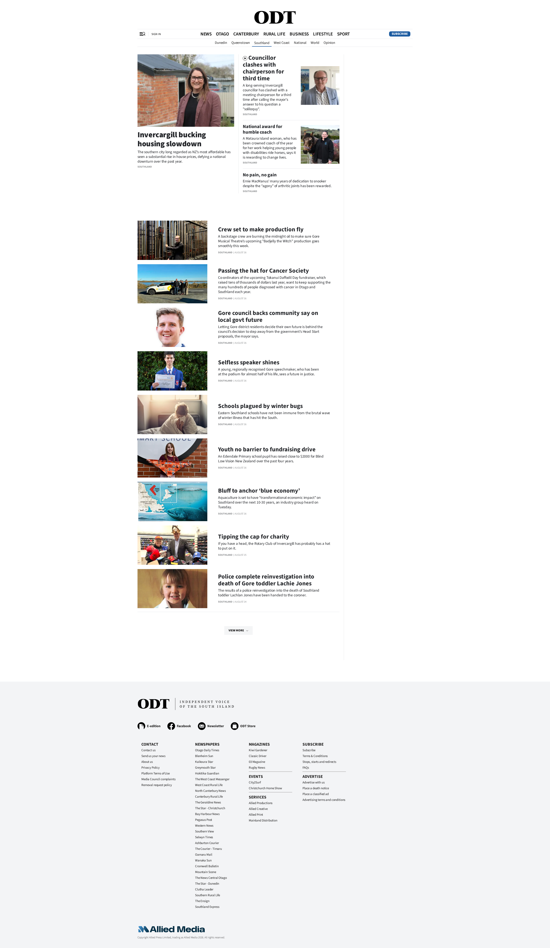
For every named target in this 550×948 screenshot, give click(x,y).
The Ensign (202, 901)
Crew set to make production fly (261, 229)
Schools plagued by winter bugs (260, 406)
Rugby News (257, 767)
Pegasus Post (203, 820)
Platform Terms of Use (155, 773)
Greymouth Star (205, 767)
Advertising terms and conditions (323, 800)
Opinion (329, 42)
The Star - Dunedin (207, 883)
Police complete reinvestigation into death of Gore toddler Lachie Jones (266, 580)
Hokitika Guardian (207, 773)
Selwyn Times (204, 837)
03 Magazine (257, 762)
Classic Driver (257, 756)
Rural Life (274, 34)
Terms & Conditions (315, 756)
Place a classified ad (315, 794)
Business (299, 34)
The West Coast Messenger (212, 779)
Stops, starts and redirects (319, 762)
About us (147, 762)
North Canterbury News (210, 791)
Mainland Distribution (263, 820)
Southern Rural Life (207, 895)
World (315, 42)
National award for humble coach (262, 129)
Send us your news (153, 756)
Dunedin (221, 42)
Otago (222, 34)
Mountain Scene (205, 872)
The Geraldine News (208, 802)
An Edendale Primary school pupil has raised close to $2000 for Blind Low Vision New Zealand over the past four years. (271, 459)
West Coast (282, 42)
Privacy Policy (150, 767)
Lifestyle (323, 34)
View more (236, 630)
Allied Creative (258, 809)
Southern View (204, 831)
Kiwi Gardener (258, 750)
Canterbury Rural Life (209, 796)
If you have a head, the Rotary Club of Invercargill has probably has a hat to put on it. (274, 546)
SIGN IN (156, 34)
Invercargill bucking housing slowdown (172, 139)
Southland (261, 43)
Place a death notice (315, 788)
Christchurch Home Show (265, 788)
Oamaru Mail (203, 854)
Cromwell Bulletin (206, 866)
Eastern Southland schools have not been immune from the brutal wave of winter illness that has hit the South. (274, 415)
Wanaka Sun (203, 860)
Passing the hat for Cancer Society (263, 270)
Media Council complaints (158, 779)
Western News (204, 825)
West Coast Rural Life (209, 785)
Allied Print (256, 814)
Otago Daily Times (207, 750)
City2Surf (255, 782)
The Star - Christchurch (210, 808)
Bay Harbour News (207, 814)
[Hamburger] (142, 34)
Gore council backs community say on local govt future (268, 316)
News (206, 34)
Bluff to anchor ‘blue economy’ (259, 490)
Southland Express (207, 907)
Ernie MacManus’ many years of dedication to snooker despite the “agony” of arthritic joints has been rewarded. (287, 184)
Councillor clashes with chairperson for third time (263, 68)
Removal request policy (156, 785)
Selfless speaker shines (248, 362)
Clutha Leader (204, 889)
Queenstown (240, 42)
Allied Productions (260, 803)
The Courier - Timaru (208, 849)
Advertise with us (313, 782)
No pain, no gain (260, 174)
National (300, 42)
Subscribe (400, 34)
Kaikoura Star (204, 762)
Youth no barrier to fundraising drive (267, 449)
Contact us (148, 750)
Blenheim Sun (204, 756)
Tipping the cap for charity (253, 536)
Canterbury (246, 34)
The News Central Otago (211, 878)
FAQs (305, 767)
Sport (343, 34)
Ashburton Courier (207, 843)
